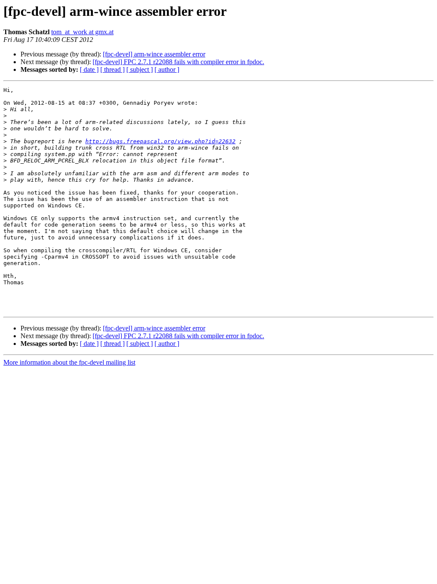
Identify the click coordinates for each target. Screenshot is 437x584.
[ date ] (89, 69)
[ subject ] (139, 69)
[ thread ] (112, 69)
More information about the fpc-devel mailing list (69, 362)
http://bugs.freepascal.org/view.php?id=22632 (160, 141)
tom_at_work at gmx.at (82, 31)
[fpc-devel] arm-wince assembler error (154, 54)
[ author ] (166, 69)
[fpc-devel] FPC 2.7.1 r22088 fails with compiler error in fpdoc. (178, 61)
